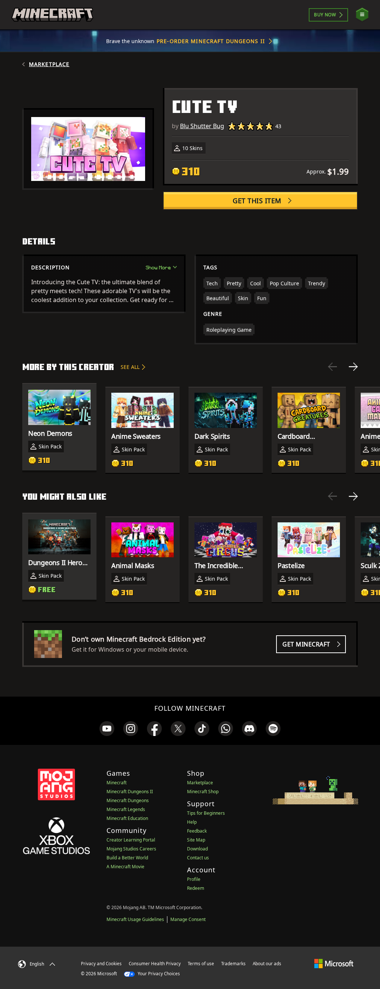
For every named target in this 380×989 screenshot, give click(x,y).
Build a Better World (127, 858)
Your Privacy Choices (158, 973)
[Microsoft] (333, 963)
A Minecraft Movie (125, 866)
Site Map (196, 840)
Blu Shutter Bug (202, 126)
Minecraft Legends (126, 809)
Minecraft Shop (203, 791)
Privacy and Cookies (101, 963)
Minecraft (117, 782)
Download (197, 849)
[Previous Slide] (332, 366)
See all (130, 366)
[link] (106, 728)
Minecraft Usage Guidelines (135, 919)
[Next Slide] (353, 366)
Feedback (197, 831)
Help (192, 822)
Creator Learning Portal (131, 840)
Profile (193, 879)
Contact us (198, 858)
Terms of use (201, 963)
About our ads (267, 963)
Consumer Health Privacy (155, 963)
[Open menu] (362, 14)
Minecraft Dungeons (128, 800)
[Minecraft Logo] (52, 15)
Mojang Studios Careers (131, 849)
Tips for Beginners (206, 813)
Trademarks (233, 963)
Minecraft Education (127, 818)
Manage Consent (188, 919)
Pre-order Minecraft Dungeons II (211, 41)
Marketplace (49, 64)
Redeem (195, 888)
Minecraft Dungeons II (130, 791)
